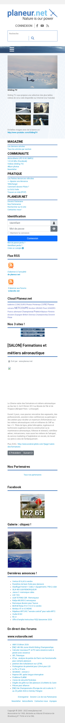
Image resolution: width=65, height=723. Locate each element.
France (37, 311)
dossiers (11, 315)
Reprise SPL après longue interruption (28, 675)
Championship (42, 315)
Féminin (51, 312)
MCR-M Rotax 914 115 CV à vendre (26, 606)
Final (45, 308)
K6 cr (14, 617)
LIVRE (44, 304)
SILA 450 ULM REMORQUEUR (24, 590)
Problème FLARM (19, 677)
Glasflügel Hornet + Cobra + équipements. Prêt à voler (34, 587)
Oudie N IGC (17, 614)
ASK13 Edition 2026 (20, 645)
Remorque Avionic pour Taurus (25, 603)
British (25, 315)
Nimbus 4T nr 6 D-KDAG (22, 609)
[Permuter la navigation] (12, 49)
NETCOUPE (21, 308)
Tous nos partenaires (32, 475)
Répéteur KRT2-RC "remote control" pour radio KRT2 (33, 611)
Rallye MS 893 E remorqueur (24, 600)
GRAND (39, 308)
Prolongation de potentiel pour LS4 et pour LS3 (31, 666)
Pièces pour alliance (20, 685)
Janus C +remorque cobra (23, 592)
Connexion (23, 26)
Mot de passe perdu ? (16, 243)
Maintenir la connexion (19, 233)
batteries (11, 305)
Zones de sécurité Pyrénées (24, 680)
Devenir (51, 315)
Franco (10, 312)
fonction (32, 308)
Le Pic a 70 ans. (19, 669)
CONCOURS (20, 305)
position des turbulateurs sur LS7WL (27, 664)
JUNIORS (51, 308)
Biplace (44, 312)
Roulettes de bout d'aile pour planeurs (28, 584)
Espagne (18, 315)
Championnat (27, 311)
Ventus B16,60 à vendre (22, 581)
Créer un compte (15, 248)
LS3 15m (16, 595)
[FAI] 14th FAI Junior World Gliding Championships (33, 647)
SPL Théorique (18, 655)
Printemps (36, 305)
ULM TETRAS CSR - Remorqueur (25, 598)
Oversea (31, 315)
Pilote (10, 317)
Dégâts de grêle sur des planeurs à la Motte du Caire (34, 683)
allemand (17, 312)
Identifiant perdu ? (15, 245)
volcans (11, 308)
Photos (29, 305)
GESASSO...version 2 (20, 672)
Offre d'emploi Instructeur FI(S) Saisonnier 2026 (32, 620)
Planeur (50, 304)
